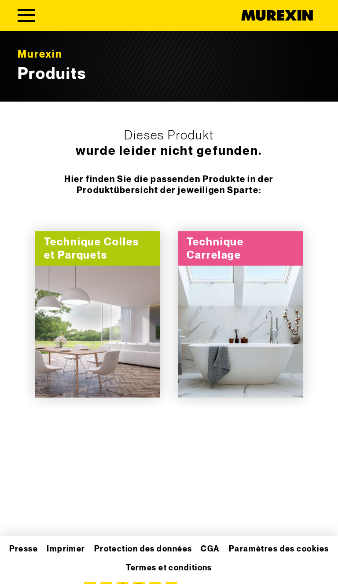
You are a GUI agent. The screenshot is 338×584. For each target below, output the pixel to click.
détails (97, 332)
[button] (19, 564)
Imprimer (66, 549)
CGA (210, 549)
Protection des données (143, 549)
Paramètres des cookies (279, 549)
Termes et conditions (169, 568)
